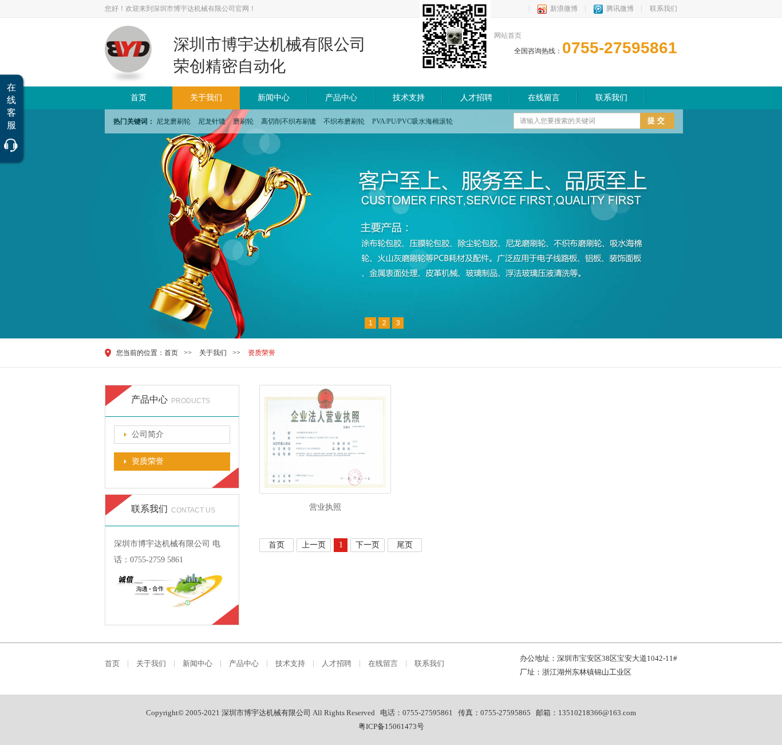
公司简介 (148, 434)
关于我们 (206, 97)
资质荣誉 (261, 353)
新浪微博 (564, 9)
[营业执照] (325, 491)
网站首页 (508, 35)
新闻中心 (274, 97)
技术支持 (409, 97)
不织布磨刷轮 (344, 121)
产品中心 (341, 97)
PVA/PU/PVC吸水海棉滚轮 (412, 121)
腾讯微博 (620, 9)
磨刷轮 (243, 121)
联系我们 (663, 9)
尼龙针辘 (212, 121)
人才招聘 (476, 97)
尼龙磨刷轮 (173, 121)
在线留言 (544, 97)
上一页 (314, 545)
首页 (139, 97)
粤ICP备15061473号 (391, 726)
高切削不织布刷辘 (288, 121)
